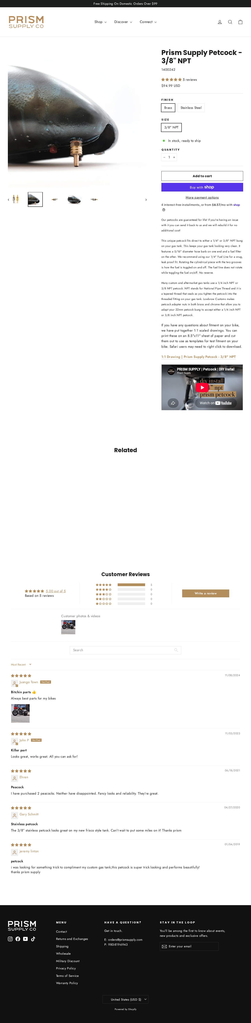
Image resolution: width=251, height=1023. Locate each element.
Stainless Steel (191, 107)
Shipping (62, 946)
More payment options (202, 197)
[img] (21, 675)
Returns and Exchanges (72, 939)
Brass (168, 107)
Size (165, 119)
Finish (167, 100)
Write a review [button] (206, 593)
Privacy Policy (66, 968)
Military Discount (67, 961)
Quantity (170, 149)
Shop (99, 21)
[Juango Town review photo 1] (20, 713)
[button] (172, 79)
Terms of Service (67, 976)
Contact (61, 931)
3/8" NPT (171, 127)
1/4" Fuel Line (219, 257)
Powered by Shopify (125, 1009)
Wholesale (63, 953)
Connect (147, 21)
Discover (121, 21)
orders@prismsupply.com (125, 939)
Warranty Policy (67, 983)
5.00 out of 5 (56, 591)
